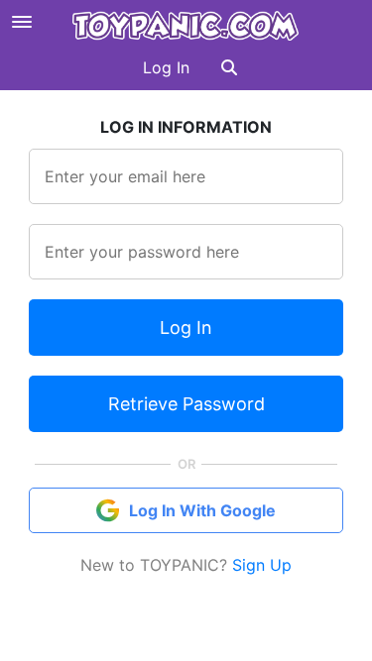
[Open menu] (22, 22)
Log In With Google (202, 510)
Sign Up (262, 565)
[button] (229, 67)
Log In (166, 67)
